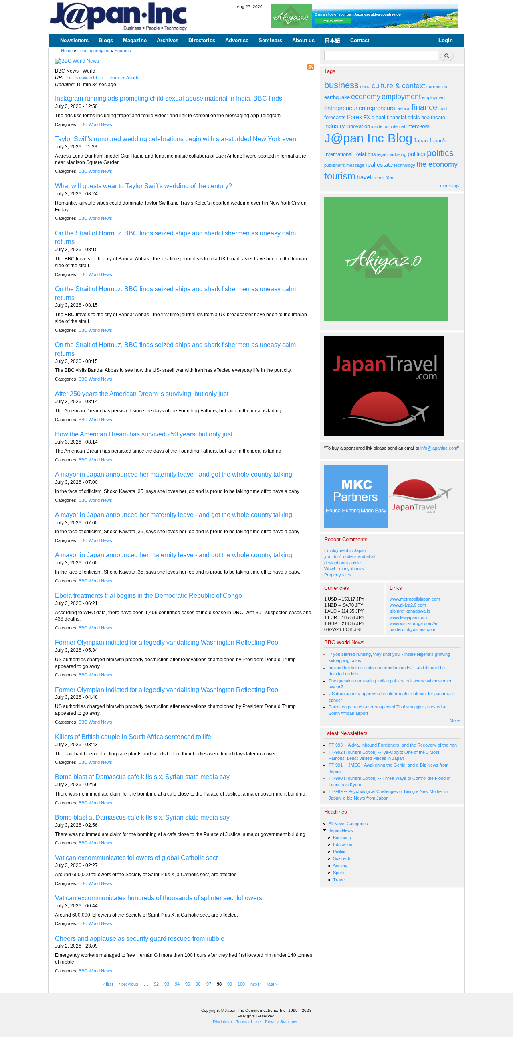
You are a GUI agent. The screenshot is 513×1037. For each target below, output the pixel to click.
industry (334, 125)
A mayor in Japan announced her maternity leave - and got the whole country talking (173, 474)
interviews (418, 126)
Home (67, 50)
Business (342, 837)
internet (398, 126)
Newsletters (74, 40)
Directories (201, 40)
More (455, 720)
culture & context (398, 86)
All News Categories (348, 823)
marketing (396, 154)
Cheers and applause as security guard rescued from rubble (139, 938)
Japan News (341, 830)
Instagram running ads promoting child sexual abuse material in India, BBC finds (168, 98)
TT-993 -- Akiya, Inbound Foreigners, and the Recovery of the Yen (393, 745)
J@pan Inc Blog (368, 138)
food (442, 108)
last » (272, 984)
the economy (437, 164)
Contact (359, 40)
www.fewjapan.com (408, 617)
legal (381, 154)
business (341, 85)
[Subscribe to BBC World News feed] (310, 65)
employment (401, 97)
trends (378, 177)
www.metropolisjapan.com (415, 599)
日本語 (332, 40)
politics (417, 153)
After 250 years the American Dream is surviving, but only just (141, 393)
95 (187, 984)
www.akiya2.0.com (408, 605)
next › (256, 984)
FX (367, 117)
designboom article (342, 562)
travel (364, 177)
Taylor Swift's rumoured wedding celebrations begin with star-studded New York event (176, 139)
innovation (358, 126)
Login (445, 40)
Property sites (337, 574)
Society (340, 865)
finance (424, 107)
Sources (123, 50)
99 (229, 984)
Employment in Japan (345, 550)
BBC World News (95, 124)
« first (107, 984)
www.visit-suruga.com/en (414, 623)
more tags (450, 185)
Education (342, 844)
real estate (379, 164)
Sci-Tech (341, 858)
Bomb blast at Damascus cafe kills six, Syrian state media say (142, 776)
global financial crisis (396, 117)
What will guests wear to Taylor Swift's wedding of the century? (143, 186)
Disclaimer (222, 1021)
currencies (436, 86)
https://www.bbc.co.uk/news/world (103, 78)
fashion (403, 108)
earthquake (337, 97)
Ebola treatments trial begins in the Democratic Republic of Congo (148, 595)
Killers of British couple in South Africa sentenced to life (133, 736)
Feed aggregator (93, 50)
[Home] (119, 17)
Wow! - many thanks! (345, 568)
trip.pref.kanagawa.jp (410, 611)
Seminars (270, 40)
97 (208, 984)
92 (156, 984)
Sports (339, 872)
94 (177, 984)
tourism (339, 175)
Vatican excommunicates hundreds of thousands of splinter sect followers (158, 898)
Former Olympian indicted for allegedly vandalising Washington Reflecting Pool (167, 642)
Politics (340, 851)
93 (166, 984)
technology (404, 165)
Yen (389, 177)
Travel (339, 879)
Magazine (135, 40)
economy (365, 97)
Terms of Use (248, 1021)
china (365, 86)
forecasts (335, 117)
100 (241, 984)
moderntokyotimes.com (412, 629)
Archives (167, 40)
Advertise (236, 40)
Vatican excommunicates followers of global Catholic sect (136, 857)
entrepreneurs (377, 107)
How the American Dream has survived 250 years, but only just (143, 434)
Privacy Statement (282, 1021)
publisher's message (344, 165)
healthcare (433, 117)
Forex (354, 117)
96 (198, 984)
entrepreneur (340, 107)
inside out (380, 126)
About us (303, 40)
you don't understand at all (349, 556)
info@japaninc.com (438, 448)
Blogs (106, 40)
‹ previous (128, 984)
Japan (421, 141)
